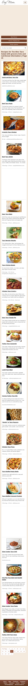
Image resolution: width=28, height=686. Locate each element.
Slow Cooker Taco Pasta (10, 606)
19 (21, 651)
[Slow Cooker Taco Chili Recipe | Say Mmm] (14, 544)
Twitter (5, 683)
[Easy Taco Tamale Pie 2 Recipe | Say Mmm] (14, 310)
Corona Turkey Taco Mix (10, 396)
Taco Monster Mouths (9, 240)
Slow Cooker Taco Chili (9, 551)
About (4, 681)
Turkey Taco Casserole (9, 343)
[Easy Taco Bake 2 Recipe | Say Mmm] (14, 206)
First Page (4, 648)
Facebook (15, 681)
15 (8, 651)
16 (11, 651)
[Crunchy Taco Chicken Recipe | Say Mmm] (14, 123)
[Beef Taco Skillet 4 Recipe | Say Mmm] (14, 149)
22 (5, 654)
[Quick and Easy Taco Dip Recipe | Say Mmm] (14, 68)
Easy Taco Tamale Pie (9, 317)
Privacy (23, 683)
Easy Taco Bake (7, 214)
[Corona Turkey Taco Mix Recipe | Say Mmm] (14, 388)
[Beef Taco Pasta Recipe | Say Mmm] (14, 95)
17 (14, 651)
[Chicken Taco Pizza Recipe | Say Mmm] (14, 439)
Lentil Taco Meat (7, 370)
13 (2, 651)
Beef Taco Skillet (7, 157)
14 (5, 651)
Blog (10, 681)
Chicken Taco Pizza (8, 447)
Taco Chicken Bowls (8, 265)
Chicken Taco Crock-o (9, 291)
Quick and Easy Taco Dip (10, 77)
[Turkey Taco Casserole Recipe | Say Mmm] (14, 336)
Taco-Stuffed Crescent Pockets (12, 496)
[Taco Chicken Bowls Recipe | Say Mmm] (14, 257)
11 (20, 648)
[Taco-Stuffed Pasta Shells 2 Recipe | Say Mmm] (14, 463)
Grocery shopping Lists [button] (14, 40)
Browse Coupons (19, 684)
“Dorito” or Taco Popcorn (10, 422)
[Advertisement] (14, 20)
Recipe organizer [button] (14, 44)
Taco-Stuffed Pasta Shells (10, 471)
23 (8, 654)
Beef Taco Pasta (7, 103)
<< (9, 648)
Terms (17, 683)
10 (17, 648)
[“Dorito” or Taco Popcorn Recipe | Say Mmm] (14, 414)
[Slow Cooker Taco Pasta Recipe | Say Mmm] (14, 598)
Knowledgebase (9, 684)
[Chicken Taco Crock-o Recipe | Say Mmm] (14, 283)
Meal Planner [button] (14, 37)
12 (23, 648)
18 (18, 651)
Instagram (22, 681)
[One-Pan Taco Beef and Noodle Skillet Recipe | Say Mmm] (14, 570)
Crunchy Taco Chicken (9, 132)
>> (11, 654)
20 (24, 651)
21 (2, 654)
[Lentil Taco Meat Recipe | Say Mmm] (14, 362)
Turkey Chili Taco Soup (9, 635)
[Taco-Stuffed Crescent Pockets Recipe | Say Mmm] (14, 488)
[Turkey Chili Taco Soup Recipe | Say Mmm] (14, 626)
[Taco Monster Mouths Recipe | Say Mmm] (14, 232)
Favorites (11, 683)
